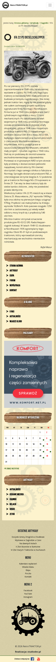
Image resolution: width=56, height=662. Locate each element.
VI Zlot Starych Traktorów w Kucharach (28, 550)
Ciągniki (12, 499)
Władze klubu (15, 321)
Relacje (12, 504)
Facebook (28, 590)
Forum (12, 280)
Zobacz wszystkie (12, 468)
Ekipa (11, 275)
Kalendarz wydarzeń (28, 563)
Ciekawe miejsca (16, 494)
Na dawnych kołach (28, 543)
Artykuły (13, 270)
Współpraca (14, 285)
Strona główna (16, 265)
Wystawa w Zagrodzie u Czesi (28, 540)
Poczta (28, 573)
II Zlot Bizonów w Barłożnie (28, 546)
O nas (11, 311)
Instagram (28, 597)
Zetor (12, 514)
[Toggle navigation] (50, 5)
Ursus (12, 509)
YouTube (28, 593)
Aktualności (15, 316)
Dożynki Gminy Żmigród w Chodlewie (28, 537)
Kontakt (13, 290)
